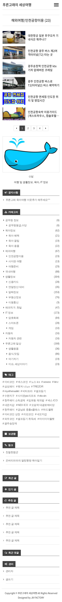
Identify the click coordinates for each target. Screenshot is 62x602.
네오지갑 (42, 414)
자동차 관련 (15, 338)
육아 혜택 (13, 235)
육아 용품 (13, 245)
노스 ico (35, 381)
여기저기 (13, 358)
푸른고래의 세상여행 (17, 4)
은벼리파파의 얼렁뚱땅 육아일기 (24, 460)
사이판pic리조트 (27, 395)
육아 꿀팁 (13, 240)
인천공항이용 (16, 256)
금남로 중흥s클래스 (29, 409)
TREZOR (38, 386)
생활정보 (10, 276)
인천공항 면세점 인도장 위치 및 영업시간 (43, 98)
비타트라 (28, 391)
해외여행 (10, 251)
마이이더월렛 (46, 418)
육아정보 (10, 230)
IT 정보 (9, 312)
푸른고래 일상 (13, 343)
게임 (10, 328)
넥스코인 (23, 381)
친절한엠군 (12, 452)
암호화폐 (13, 317)
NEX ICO (23, 405)
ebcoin (42, 395)
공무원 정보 (12, 220)
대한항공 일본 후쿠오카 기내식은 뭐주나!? (43, 37)
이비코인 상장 (12, 414)
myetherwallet (11, 391)
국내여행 (10, 271)
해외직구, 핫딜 (13, 307)
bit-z (56, 381)
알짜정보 (13, 292)
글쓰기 (9, 579)
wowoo (47, 381)
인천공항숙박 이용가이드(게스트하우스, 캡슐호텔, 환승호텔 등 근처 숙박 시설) (42, 117)
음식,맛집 (13, 353)
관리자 (9, 571)
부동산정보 (14, 297)
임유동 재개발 (36, 400)
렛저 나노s (24, 386)
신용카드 (13, 281)
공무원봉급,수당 (17, 225)
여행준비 (13, 266)
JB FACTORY (37, 597)
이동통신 (13, 302)
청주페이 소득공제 (14, 400)
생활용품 (13, 348)
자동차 (9, 333)
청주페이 (9, 409)
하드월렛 (48, 409)
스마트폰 (13, 322)
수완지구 (9, 395)
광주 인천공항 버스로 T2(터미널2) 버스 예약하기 (43, 83)
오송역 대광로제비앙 (43, 405)
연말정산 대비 (16, 287)
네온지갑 (9, 405)
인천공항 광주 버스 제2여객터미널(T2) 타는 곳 (42, 53)
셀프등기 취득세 (27, 418)
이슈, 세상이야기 (17, 364)
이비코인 (9, 381)
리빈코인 (28, 414)
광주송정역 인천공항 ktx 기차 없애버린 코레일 (42, 68)
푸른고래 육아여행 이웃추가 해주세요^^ (28, 199)
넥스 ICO (53, 400)
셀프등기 (41, 391)
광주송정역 (10, 423)
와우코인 (9, 418)
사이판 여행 (15, 261)
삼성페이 (9, 386)
